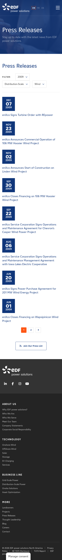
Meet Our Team (9, 421)
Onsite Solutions (10, 488)
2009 (20, 76)
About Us (9, 404)
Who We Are (8, 413)
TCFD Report (40, 551)
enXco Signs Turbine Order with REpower (27, 115)
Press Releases (8, 515)
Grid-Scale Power (10, 480)
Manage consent (18, 556)
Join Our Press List (32, 346)
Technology (11, 439)
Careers (5, 527)
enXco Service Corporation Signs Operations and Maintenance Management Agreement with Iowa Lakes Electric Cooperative (29, 260)
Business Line (12, 474)
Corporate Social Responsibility (16, 429)
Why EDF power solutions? (14, 409)
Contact (6, 531)
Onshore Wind (9, 445)
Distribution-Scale (14, 84)
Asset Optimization (11, 492)
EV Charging (8, 461)
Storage (6, 457)
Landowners (7, 507)
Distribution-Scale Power (13, 484)
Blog (4, 523)
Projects (6, 511)
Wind (37, 84)
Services (6, 465)
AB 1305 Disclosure (20, 551)
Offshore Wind (9, 449)
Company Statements (12, 425)
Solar (4, 453)
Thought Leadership (11, 519)
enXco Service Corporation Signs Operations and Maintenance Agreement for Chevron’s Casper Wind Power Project (29, 228)
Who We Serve (9, 417)
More (6, 502)
